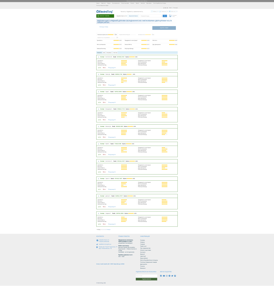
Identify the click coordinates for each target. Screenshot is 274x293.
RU (165, 7)
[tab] (107, 34)
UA (164, 7)
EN (167, 7)
